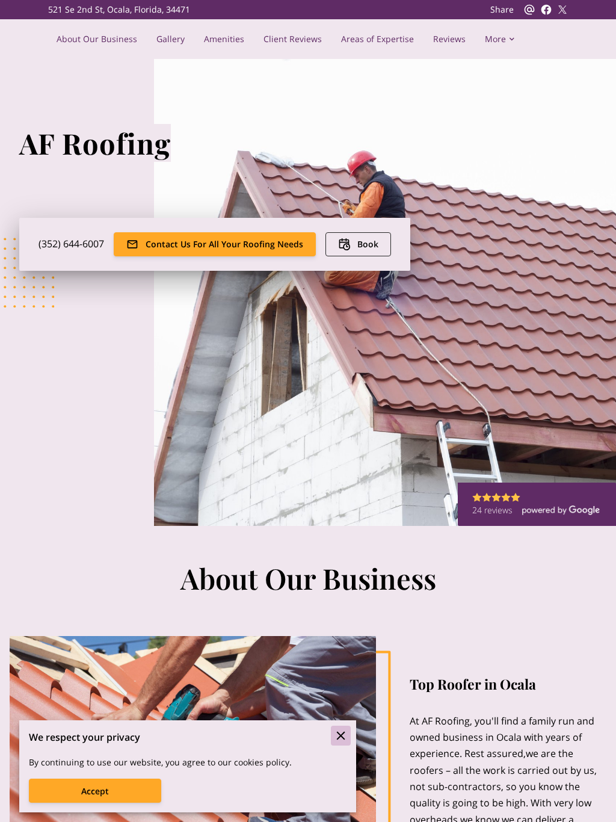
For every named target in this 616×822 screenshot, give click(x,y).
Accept (95, 791)
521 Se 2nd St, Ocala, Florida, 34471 (119, 9)
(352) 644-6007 (71, 244)
